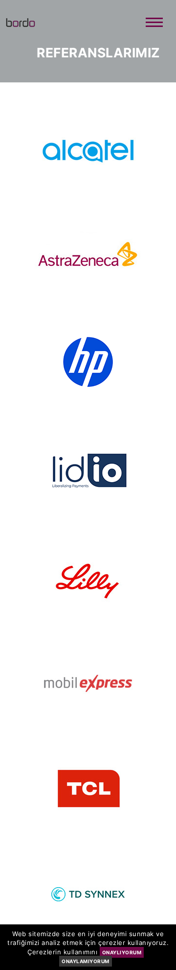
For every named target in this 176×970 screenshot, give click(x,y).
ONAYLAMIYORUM (86, 961)
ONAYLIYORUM (122, 952)
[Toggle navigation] (154, 23)
